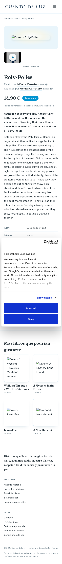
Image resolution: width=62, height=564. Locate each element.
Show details (44, 297)
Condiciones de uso (14, 535)
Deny (31, 319)
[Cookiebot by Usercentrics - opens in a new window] (44, 242)
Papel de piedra (12, 493)
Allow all (31, 308)
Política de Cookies (14, 530)
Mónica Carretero (28, 84)
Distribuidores (11, 522)
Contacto (9, 517)
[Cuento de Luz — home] (25, 6)
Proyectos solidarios (14, 489)
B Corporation (11, 497)
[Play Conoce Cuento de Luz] (12, 57)
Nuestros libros (12, 18)
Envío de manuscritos (15, 502)
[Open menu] (54, 6)
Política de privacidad (15, 526)
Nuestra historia (12, 484)
